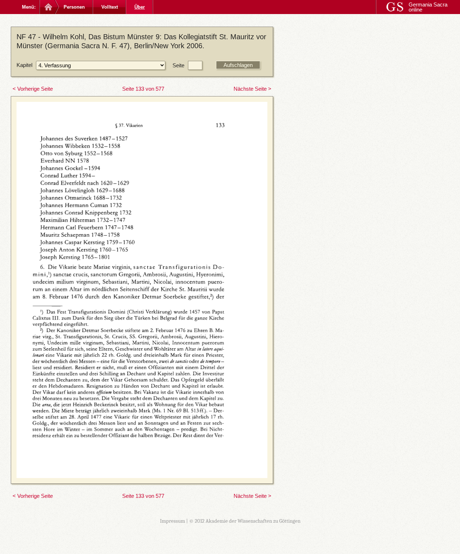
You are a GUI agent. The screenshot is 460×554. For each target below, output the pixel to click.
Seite (178, 65)
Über (139, 7)
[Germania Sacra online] (47, 7)
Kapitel (24, 65)
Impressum (172, 521)
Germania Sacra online (428, 7)
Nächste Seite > (252, 89)
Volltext (109, 7)
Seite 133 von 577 (143, 89)
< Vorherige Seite (33, 89)
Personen (74, 7)
